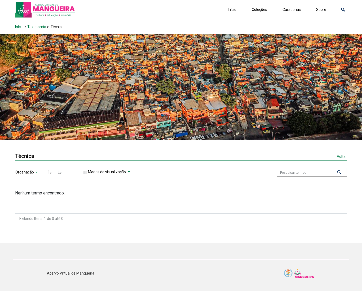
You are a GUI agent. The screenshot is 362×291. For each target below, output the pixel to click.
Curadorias (291, 9)
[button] (343, 10)
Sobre (321, 9)
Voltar (342, 156)
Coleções (259, 9)
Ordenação (25, 172)
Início (232, 9)
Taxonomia (36, 27)
